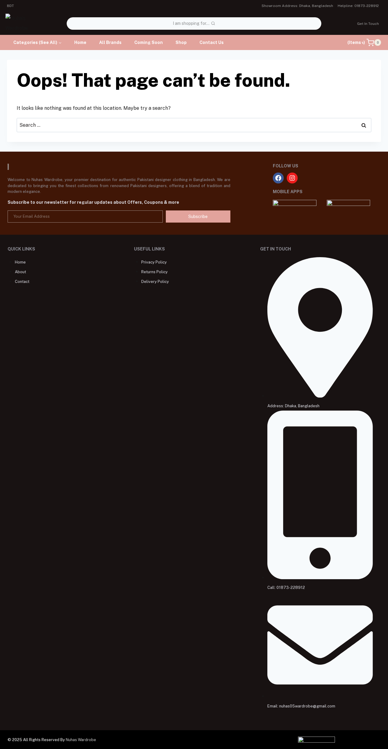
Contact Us (211, 42)
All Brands (110, 42)
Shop (181, 42)
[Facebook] (278, 178)
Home (80, 42)
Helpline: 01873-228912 (358, 6)
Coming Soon (148, 42)
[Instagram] (292, 178)
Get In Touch (368, 24)
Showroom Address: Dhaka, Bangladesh (297, 6)
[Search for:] (194, 125)
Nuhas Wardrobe (81, 739)
